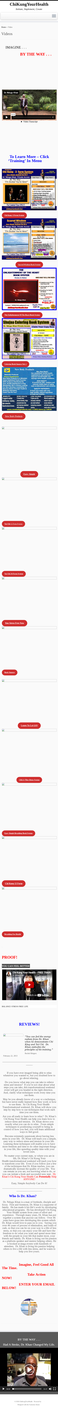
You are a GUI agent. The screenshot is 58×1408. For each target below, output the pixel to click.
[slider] (26, 1389)
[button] (29, 1369)
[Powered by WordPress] (43, 1401)
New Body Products (13, 416)
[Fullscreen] (54, 1389)
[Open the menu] (54, 16)
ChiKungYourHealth (29, 4)
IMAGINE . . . (16, 47)
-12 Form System (13, 524)
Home (3, 27)
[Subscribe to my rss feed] (4, 1397)
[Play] (3, 1389)
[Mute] (50, 1389)
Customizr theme (34, 1404)
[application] (29, 1370)
